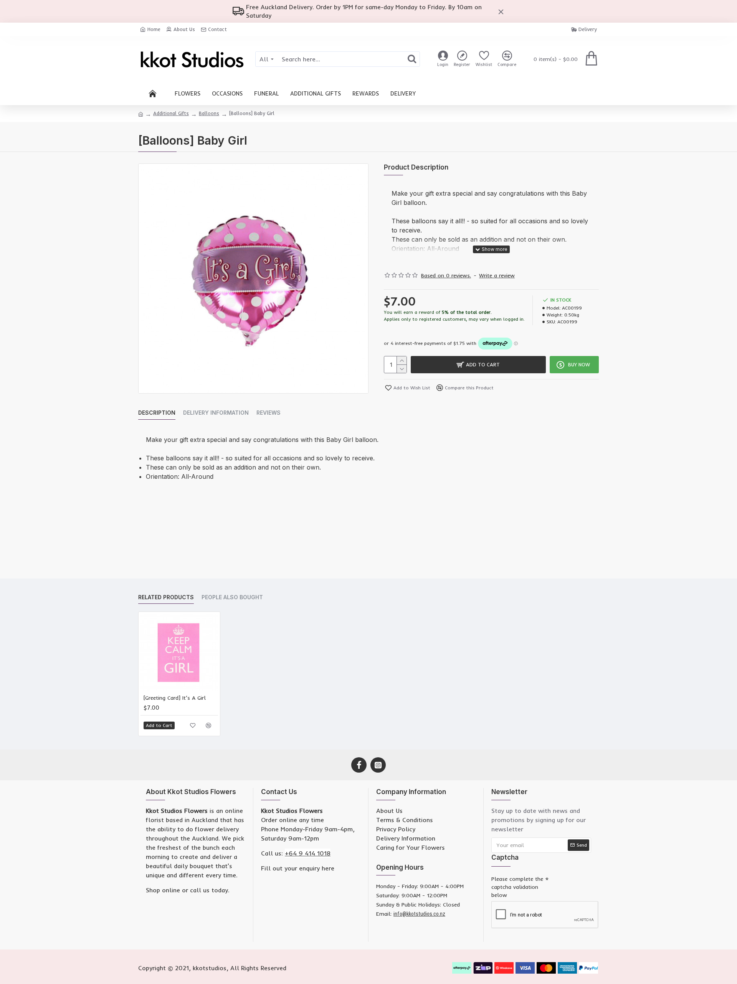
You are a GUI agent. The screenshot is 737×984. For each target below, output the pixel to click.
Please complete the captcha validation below (517, 886)
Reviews (268, 412)
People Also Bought (232, 597)
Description (156, 412)
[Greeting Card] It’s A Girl (175, 697)
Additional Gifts (171, 113)
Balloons (209, 113)
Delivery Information (216, 412)
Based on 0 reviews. (446, 275)
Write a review (497, 275)
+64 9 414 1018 (307, 853)
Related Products (166, 597)
